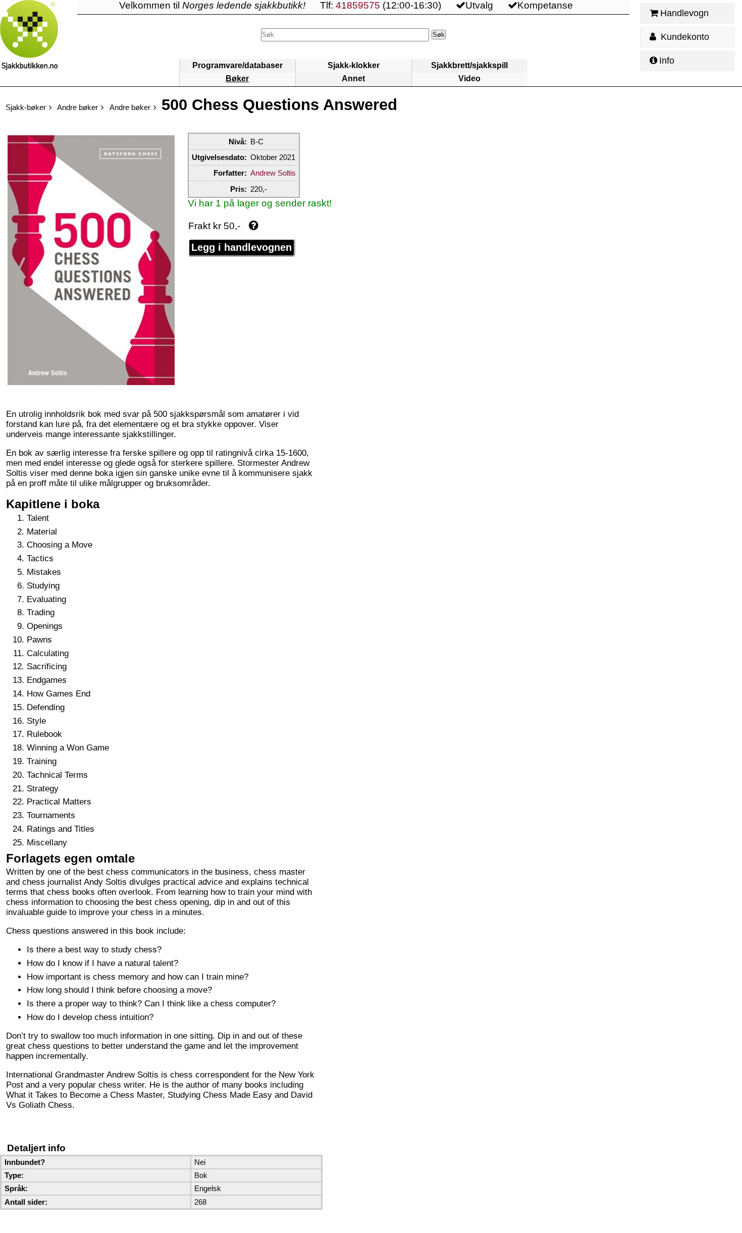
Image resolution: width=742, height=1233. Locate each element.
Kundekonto (683, 37)
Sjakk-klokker (354, 65)
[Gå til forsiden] (38, 43)
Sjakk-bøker (26, 107)
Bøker (237, 78)
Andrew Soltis (273, 173)
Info (666, 61)
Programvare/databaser (237, 65)
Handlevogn (684, 13)
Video (469, 78)
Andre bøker (77, 107)
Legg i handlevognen (241, 247)
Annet (353, 78)
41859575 (358, 5)
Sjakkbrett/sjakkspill (469, 65)
